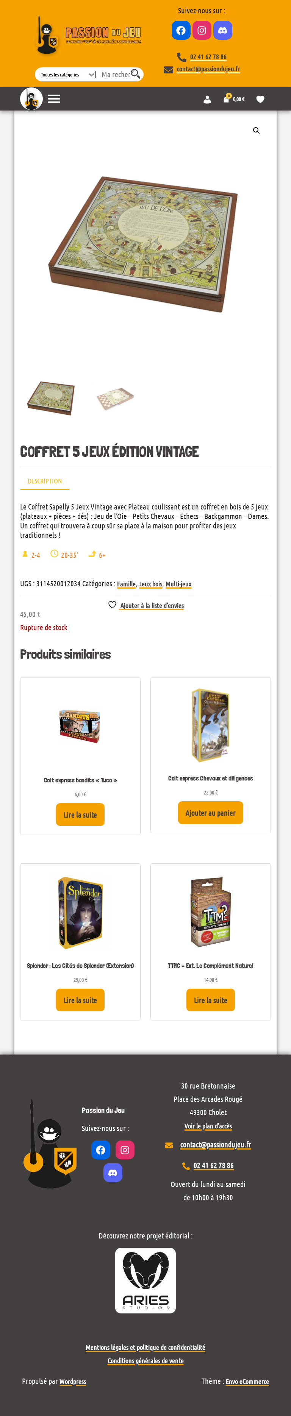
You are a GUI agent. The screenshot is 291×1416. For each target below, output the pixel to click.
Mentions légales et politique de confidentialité (145, 1347)
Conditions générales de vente (146, 1360)
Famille (126, 583)
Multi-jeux (178, 583)
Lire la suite (80, 814)
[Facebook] (181, 30)
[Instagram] (201, 30)
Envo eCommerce (247, 1381)
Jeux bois (150, 583)
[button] (256, 130)
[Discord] (222, 30)
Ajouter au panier (211, 812)
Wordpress (72, 1381)
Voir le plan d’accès (208, 1126)
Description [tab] (45, 481)
